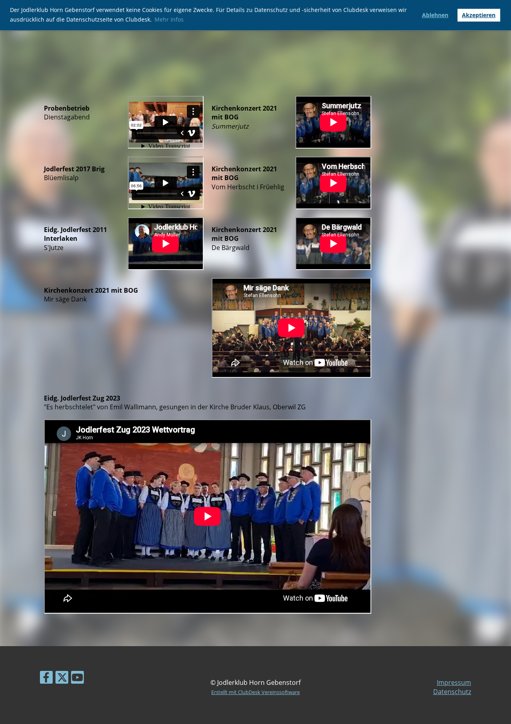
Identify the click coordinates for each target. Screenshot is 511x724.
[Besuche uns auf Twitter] (61, 678)
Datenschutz (452, 691)
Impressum (454, 682)
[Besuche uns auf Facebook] (46, 678)
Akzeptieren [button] (478, 15)
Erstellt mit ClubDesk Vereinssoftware (255, 692)
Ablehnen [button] (435, 15)
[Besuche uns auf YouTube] (77, 678)
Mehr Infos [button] (169, 19)
